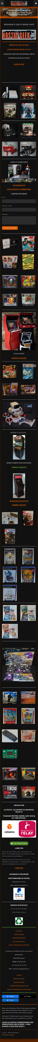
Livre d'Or (19, 931)
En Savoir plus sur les (19, 501)
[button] (34, 166)
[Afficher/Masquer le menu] (2, 3)
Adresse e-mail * (7, 205)
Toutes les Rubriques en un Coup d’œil (19, 989)
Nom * (4, 197)
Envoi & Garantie (19, 982)
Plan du (17, 64)
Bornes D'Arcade (19, 505)
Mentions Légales (19, 978)
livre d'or (19, 868)
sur (9, 189)
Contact (19, 975)
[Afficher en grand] (19, 447)
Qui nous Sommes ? (19, 941)
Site (22, 64)
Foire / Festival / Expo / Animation (19, 945)
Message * (5, 214)
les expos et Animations (21, 189)
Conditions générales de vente (19, 985)
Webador (11, 1034)
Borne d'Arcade (19, 358)
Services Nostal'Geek (19, 938)
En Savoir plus (19, 185)
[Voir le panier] (36, 3)
